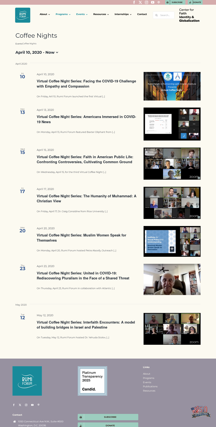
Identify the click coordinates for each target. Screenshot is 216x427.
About (146, 373)
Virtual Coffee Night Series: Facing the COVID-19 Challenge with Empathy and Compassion (86, 83)
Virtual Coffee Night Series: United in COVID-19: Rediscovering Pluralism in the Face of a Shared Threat (83, 275)
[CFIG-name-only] (189, 6)
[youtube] (152, 2)
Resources (149, 390)
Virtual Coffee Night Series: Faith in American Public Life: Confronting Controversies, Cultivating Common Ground (85, 159)
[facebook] (134, 2)
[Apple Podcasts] (158, 2)
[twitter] (140, 2)
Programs (148, 378)
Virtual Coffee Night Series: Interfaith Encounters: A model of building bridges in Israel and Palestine (86, 325)
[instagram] (146, 2)
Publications (150, 386)
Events (18, 43)
